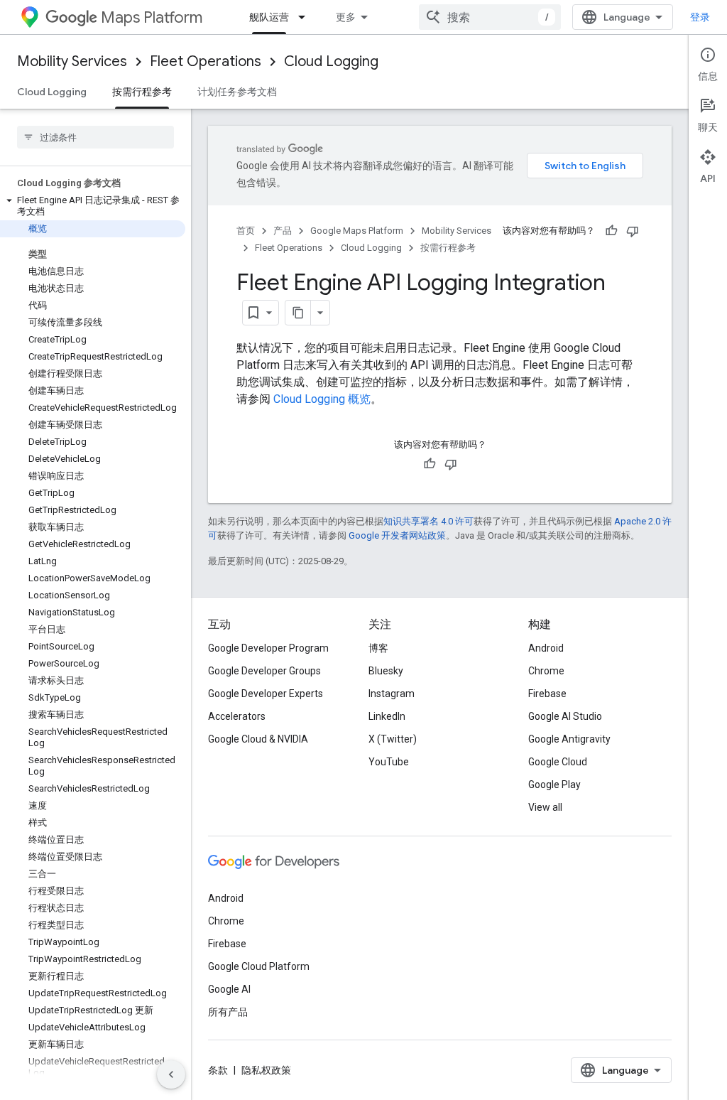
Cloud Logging (331, 61)
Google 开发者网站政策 (397, 535)
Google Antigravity (569, 739)
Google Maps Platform (356, 230)
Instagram (391, 693)
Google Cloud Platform (259, 966)
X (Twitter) (392, 739)
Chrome (546, 670)
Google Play (554, 784)
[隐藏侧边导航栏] (171, 1074)
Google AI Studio (565, 716)
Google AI (229, 989)
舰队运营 (269, 17)
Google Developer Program (268, 648)
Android (546, 648)
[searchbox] (95, 137)
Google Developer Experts (265, 693)
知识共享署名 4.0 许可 (428, 521)
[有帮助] (611, 231)
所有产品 (228, 1012)
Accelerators (237, 716)
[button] (92, 206)
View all (545, 807)
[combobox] (490, 17)
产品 (282, 230)
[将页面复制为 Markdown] (298, 313)
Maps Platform (151, 17)
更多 (346, 17)
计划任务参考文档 (237, 91)
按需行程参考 (142, 91)
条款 (218, 1070)
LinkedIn (386, 716)
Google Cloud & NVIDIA (258, 739)
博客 (378, 648)
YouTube (388, 761)
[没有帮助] (632, 231)
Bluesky (385, 670)
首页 (245, 230)
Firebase (547, 693)
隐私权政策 (266, 1070)
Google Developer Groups (264, 670)
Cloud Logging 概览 (322, 399)
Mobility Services (72, 61)
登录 (700, 17)
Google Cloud (557, 761)
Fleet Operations (205, 61)
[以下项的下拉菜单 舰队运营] (306, 17)
